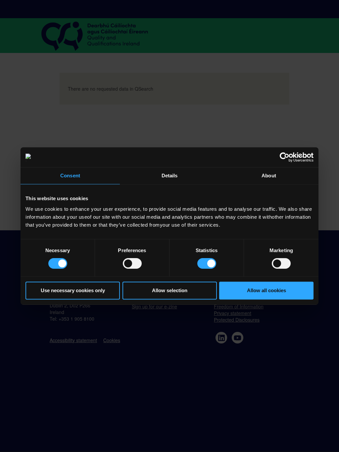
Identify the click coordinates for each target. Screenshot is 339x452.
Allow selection (169, 290)
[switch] (132, 263)
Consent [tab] (70, 175)
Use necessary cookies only (73, 290)
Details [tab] (170, 175)
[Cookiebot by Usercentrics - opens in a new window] (285, 157)
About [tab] (269, 175)
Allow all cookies (266, 290)
